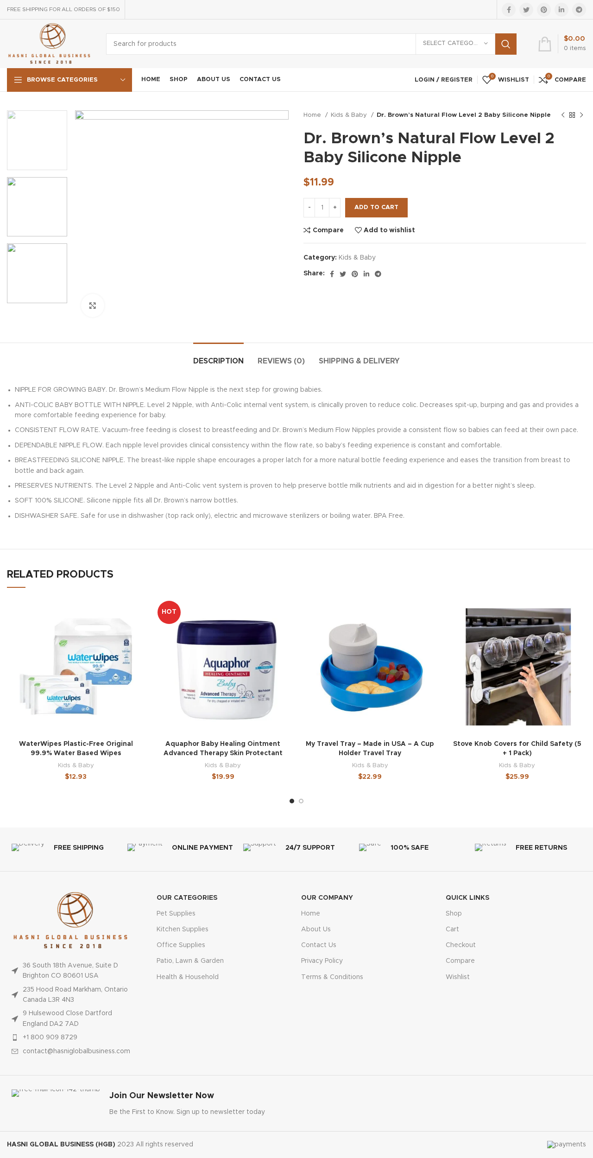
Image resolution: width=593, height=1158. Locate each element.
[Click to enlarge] (92, 305)
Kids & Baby (350, 115)
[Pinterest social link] (544, 10)
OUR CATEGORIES (187, 898)
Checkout (461, 945)
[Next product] (581, 115)
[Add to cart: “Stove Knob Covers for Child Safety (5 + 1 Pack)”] (579, 633)
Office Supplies (181, 945)
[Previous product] (563, 115)
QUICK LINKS (467, 898)
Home (313, 115)
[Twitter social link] (526, 10)
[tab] (218, 357)
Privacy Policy (322, 961)
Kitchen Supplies (182, 929)
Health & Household (188, 977)
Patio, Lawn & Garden (190, 961)
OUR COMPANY (327, 898)
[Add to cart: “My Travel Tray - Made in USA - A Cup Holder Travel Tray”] (432, 633)
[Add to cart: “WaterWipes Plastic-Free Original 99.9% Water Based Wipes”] (138, 633)
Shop (454, 913)
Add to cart (376, 207)
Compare (460, 961)
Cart (452, 929)
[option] (37, 140)
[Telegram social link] (579, 10)
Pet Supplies (176, 913)
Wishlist (458, 977)
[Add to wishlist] (138, 612)
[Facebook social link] (509, 10)
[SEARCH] (506, 44)
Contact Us (318, 945)
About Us (316, 929)
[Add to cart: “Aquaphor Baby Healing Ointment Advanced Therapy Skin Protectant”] (284, 633)
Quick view (138, 654)
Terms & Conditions (332, 977)
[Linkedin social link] (561, 10)
